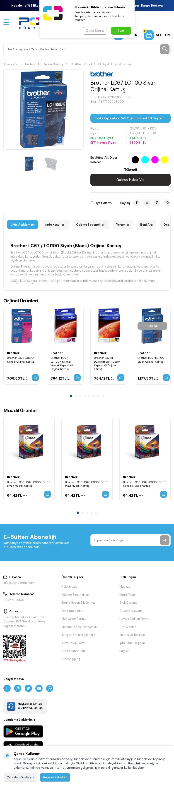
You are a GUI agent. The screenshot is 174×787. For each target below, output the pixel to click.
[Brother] (102, 74)
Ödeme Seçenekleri (91, 225)
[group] (43, 109)
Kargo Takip (127, 595)
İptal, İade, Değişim (132, 643)
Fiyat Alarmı (103, 203)
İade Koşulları (55, 225)
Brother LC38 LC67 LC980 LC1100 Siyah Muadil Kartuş (29, 484)
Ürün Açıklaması (23, 225)
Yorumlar (123, 225)
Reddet (134, 763)
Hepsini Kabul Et (55, 777)
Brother (13, 353)
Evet (121, 31)
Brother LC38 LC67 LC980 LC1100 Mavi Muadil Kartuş (87, 484)
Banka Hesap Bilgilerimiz (78, 603)
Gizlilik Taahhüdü (73, 651)
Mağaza (124, 586)
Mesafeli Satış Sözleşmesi (79, 627)
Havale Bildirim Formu (134, 619)
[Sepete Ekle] (35, 377)
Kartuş (30, 64)
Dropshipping (70, 659)
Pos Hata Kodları (72, 611)
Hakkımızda (69, 586)
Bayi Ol (124, 651)
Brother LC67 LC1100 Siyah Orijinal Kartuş (151, 359)
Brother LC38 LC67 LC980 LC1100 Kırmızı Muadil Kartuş (145, 484)
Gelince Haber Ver (130, 179)
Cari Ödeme (127, 627)
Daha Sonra (95, 31)
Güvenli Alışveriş (131, 611)
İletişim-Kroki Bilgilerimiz (78, 635)
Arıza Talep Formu (73, 643)
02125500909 (13, 600)
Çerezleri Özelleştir (20, 777)
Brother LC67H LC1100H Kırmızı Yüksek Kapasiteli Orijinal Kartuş (62, 363)
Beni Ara (146, 225)
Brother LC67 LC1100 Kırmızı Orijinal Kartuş (20, 359)
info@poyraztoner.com (19, 583)
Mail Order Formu (73, 619)
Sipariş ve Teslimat (132, 635)
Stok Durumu (128, 603)
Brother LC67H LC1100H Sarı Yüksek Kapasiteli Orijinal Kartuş (107, 363)
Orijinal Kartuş (53, 64)
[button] (71, 396)
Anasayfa (10, 64)
